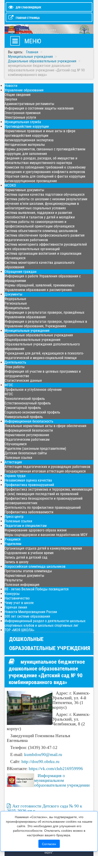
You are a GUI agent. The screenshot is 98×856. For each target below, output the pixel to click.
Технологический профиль (25, 398)
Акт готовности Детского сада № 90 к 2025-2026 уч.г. (44, 808)
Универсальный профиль (24, 417)
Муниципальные (17, 308)
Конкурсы (12, 594)
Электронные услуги (20, 117)
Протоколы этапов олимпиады (28, 571)
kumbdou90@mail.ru (43, 754)
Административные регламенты (29, 104)
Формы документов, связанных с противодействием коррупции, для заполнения (45, 151)
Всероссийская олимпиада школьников (35, 566)
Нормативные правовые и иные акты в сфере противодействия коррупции (40, 133)
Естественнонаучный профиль (28, 403)
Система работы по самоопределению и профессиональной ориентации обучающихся (40, 224)
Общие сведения (18, 95)
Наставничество (17, 598)
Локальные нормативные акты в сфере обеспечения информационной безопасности (45, 428)
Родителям (13, 544)
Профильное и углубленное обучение (33, 389)
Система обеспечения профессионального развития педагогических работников (45, 237)
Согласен (49, 843)
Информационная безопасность (29, 421)
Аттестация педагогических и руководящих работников (47, 467)
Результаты (14, 580)
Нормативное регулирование (27, 435)
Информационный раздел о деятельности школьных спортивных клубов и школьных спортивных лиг (45, 623)
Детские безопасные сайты (26, 453)
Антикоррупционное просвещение (31, 181)
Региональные (16, 303)
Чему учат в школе (19, 603)
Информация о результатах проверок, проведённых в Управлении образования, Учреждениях (46, 323)
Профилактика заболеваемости (29, 512)
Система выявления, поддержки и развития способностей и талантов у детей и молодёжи (40, 214)
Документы (13, 294)
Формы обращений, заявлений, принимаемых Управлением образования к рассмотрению (40, 287)
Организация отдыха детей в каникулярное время (43, 548)
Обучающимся (16, 444)
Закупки (11, 99)
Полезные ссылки (18, 457)
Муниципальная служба (23, 122)
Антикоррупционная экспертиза (29, 140)
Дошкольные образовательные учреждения (39, 335)
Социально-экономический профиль (32, 412)
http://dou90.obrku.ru (40, 761)
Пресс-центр (14, 516)
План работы (15, 367)
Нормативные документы (24, 190)
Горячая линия (16, 607)
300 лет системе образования (27, 616)
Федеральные (15, 299)
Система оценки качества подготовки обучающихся (45, 194)
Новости (11, 85)
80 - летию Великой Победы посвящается (37, 589)
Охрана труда (15, 476)
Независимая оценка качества (28, 480)
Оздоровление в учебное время (29, 553)
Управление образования (24, 90)
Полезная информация (22, 584)
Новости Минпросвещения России (31, 612)
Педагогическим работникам (27, 439)
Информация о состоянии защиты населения (39, 108)
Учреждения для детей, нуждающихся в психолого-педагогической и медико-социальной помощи (44, 355)
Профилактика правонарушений (29, 485)
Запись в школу (16, 562)
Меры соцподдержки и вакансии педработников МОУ (46, 535)
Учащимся (13, 539)
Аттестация (13, 462)
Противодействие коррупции (27, 126)
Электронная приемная (23, 113)
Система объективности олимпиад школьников (41, 231)
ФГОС (9, 385)
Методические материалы (25, 144)
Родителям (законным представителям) (35, 448)
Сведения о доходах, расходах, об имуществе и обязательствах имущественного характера (41, 160)
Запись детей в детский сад (26, 557)
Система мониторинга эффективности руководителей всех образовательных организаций (46, 246)
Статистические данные (23, 380)
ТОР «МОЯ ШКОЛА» (19, 630)
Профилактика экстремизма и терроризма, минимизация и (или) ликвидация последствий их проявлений (48, 491)
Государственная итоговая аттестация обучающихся (45, 471)
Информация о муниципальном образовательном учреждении (62, 780)
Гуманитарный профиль (23, 408)
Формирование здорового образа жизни (36, 530)
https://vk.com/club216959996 (56, 768)
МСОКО (10, 185)
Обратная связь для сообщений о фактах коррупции (45, 176)
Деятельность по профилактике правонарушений (43, 507)
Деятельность (15, 362)
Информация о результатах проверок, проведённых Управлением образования (44, 314)
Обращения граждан (20, 271)
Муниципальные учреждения (27, 330)
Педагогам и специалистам (25, 525)
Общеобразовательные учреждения (32, 340)
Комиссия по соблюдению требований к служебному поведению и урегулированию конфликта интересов (45, 169)
